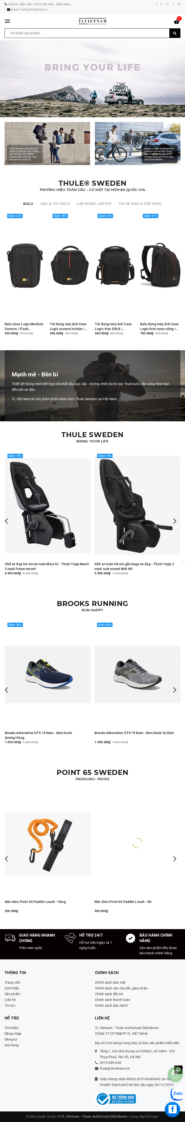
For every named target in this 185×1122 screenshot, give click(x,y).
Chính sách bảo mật (110, 982)
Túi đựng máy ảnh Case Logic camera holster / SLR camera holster (68, 326)
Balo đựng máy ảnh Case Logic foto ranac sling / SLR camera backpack (159, 326)
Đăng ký (11, 1039)
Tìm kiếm (11, 1028)
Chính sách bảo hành (111, 1005)
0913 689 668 (110, 1063)
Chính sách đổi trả (109, 994)
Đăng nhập (13, 1034)
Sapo (155, 1116)
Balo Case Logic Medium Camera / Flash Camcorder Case (24, 326)
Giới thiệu (12, 988)
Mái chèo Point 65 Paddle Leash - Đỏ (123, 902)
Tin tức (10, 1005)
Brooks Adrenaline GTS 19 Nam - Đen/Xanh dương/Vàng (38, 735)
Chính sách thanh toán (112, 1000)
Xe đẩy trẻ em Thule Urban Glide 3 (121, 564)
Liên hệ (10, 1000)
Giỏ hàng (12, 1045)
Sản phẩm (12, 994)
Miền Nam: (63, 4)
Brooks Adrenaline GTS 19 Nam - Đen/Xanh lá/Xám (134, 733)
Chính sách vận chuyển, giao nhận (121, 988)
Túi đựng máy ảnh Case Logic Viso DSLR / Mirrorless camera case (113, 326)
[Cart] (176, 23)
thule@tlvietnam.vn (33, 9)
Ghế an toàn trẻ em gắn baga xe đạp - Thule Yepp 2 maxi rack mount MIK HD (44, 566)
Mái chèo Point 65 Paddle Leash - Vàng (35, 902)
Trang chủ (12, 982)
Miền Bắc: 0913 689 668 (36, 4)
